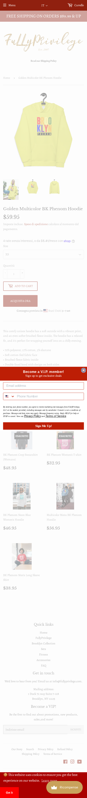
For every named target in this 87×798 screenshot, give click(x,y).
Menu (12, 5)
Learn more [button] (49, 780)
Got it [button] (9, 792)
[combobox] (9, 396)
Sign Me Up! (43, 426)
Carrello (79, 5)
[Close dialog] (83, 370)
